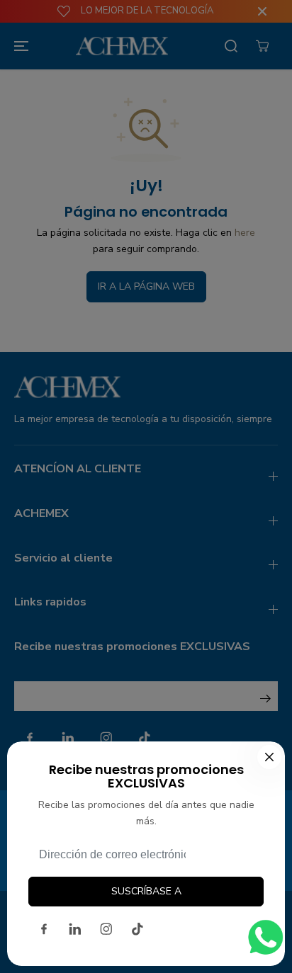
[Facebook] (44, 929)
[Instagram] (106, 929)
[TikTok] (137, 929)
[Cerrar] (269, 757)
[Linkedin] (75, 929)
